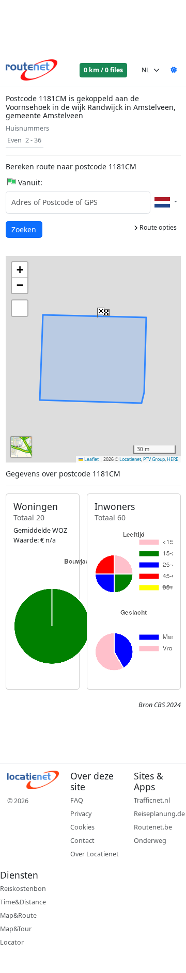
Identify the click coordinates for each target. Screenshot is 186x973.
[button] (102, 310)
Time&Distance (23, 902)
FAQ (76, 800)
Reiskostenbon (23, 888)
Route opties (157, 227)
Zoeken (24, 229)
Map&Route (18, 915)
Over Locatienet (94, 854)
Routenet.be (153, 827)
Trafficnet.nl (152, 800)
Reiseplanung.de (159, 813)
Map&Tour (16, 928)
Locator (12, 942)
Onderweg (150, 840)
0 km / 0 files (103, 70)
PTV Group (154, 459)
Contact (82, 840)
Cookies (82, 827)
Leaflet (91, 459)
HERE (172, 459)
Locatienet (130, 459)
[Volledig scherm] (19, 308)
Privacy (80, 813)
